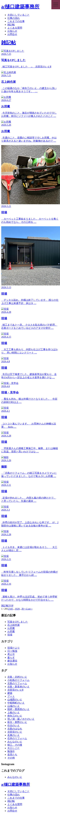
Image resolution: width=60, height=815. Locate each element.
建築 (9, 693)
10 (16, 609)
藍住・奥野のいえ (17, 722)
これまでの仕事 (16, 21)
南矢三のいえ (14, 715)
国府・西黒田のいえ (18, 709)
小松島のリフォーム (18, 680)
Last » (29, 609)
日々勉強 (12, 651)
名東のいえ (13, 735)
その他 (11, 757)
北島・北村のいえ (17, 677)
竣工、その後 (14, 745)
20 (18, 609)
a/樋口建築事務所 (20, 6)
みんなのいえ (14, 741)
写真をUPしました (17, 621)
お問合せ (12, 34)
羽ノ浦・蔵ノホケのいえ (20, 719)
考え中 (11, 654)
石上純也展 (13, 625)
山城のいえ (13, 706)
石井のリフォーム (17, 738)
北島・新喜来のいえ (18, 686)
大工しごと (13, 748)
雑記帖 (11, 24)
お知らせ (12, 31)
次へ (24, 609)
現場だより (13, 647)
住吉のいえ (13, 725)
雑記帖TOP (7, 605)
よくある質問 (14, 27)
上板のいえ (13, 712)
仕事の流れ (13, 18)
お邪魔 (11, 628)
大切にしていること (18, 15)
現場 (9, 634)
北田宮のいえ (14, 732)
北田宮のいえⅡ (15, 690)
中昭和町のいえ (16, 702)
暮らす (11, 657)
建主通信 (12, 660)
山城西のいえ (14, 699)
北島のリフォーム (17, 683)
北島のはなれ (14, 728)
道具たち (12, 754)
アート (11, 696)
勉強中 (11, 751)
